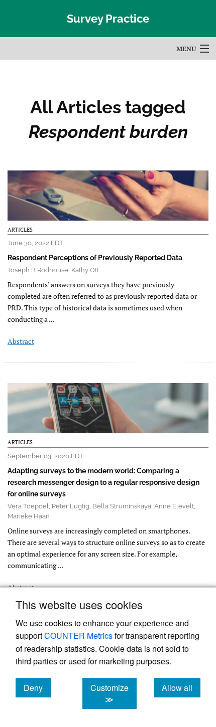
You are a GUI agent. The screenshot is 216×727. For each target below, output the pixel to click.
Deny (37, 687)
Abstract (21, 341)
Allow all (181, 687)
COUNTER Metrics (78, 635)
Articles (20, 229)
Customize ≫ (113, 693)
